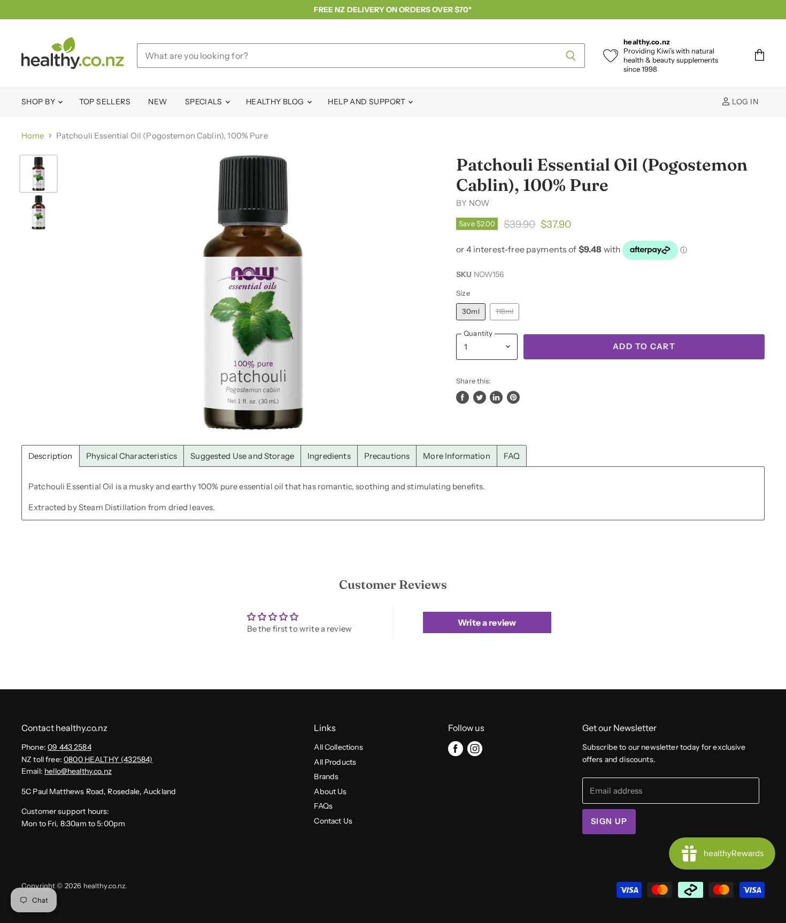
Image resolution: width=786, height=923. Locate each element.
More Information (456, 456)
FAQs (323, 806)
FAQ (512, 456)
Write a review (487, 622)
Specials (204, 101)
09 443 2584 (69, 747)
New (157, 101)
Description (50, 456)
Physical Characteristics (132, 456)
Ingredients (329, 456)
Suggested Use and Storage (242, 456)
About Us (330, 791)
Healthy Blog (276, 101)
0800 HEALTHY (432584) (108, 759)
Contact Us (333, 821)
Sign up (609, 821)
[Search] (571, 55)
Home (32, 135)
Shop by (39, 101)
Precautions (387, 456)
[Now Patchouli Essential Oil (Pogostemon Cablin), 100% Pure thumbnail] (38, 174)
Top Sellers (105, 101)
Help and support (367, 101)
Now (479, 203)
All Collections (338, 747)
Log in (744, 101)
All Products (335, 762)
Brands (326, 776)
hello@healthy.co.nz (78, 771)
